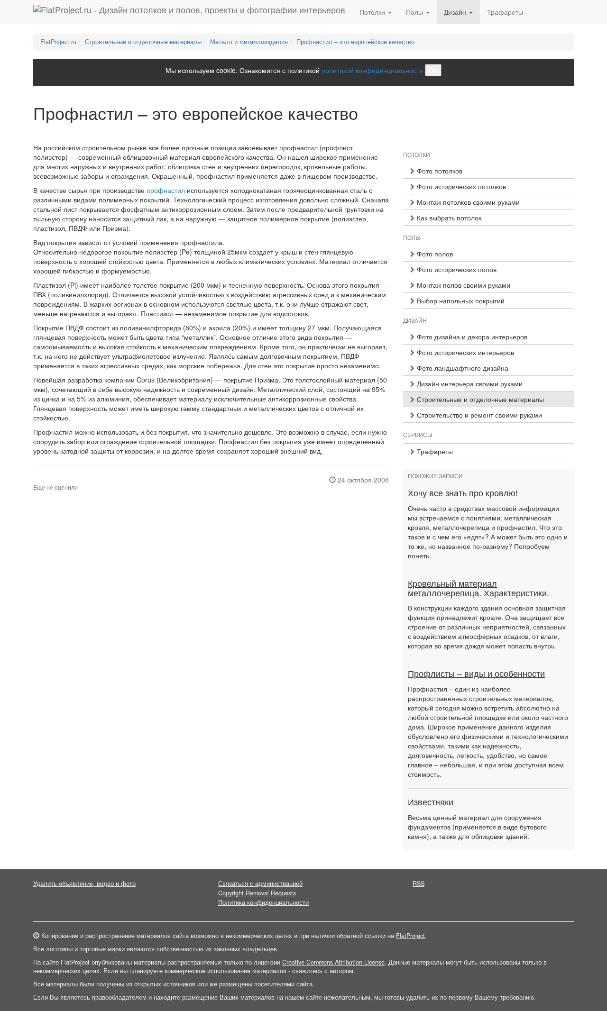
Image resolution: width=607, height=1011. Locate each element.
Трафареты (505, 12)
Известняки (430, 802)
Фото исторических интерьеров (464, 352)
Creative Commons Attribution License (333, 962)
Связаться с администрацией (260, 883)
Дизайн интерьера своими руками (469, 383)
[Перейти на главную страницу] (189, 12)
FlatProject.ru (58, 41)
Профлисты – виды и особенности (476, 674)
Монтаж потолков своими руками (467, 202)
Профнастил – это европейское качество (355, 41)
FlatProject (410, 935)
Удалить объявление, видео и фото (84, 883)
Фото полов (434, 253)
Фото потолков (438, 170)
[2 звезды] (42, 480)
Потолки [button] (373, 12)
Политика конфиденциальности (263, 902)
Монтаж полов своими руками (462, 285)
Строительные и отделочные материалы (143, 41)
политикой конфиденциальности (372, 70)
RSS (418, 883)
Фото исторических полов (456, 269)
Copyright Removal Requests (257, 893)
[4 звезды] (53, 480)
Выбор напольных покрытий (460, 300)
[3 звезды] (47, 480)
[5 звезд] (59, 480)
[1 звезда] (36, 480)
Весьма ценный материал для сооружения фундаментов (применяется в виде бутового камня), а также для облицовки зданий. (477, 826)
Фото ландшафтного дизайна (461, 368)
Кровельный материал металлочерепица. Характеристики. (478, 588)
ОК (433, 70)
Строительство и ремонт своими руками (478, 414)
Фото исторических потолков (460, 186)
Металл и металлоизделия (249, 41)
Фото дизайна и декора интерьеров (471, 336)
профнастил (166, 190)
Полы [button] (415, 12)
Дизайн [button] (456, 12)
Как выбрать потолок (448, 217)
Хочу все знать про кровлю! (463, 493)
